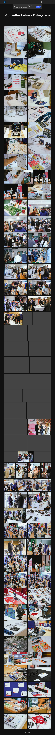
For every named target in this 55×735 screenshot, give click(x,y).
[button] (14, 7)
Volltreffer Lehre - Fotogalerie (27, 15)
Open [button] (38, 6)
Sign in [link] (51, 2)
